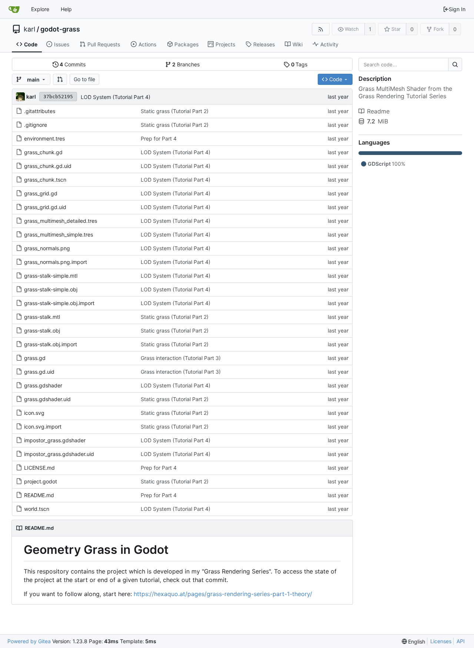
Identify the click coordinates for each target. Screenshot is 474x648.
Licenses (440, 641)
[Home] (14, 9)
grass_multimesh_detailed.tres (60, 221)
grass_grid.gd (40, 193)
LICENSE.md (39, 467)
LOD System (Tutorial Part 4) (115, 97)
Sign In (457, 9)
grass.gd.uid (39, 371)
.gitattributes (39, 111)
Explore (40, 9)
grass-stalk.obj (42, 330)
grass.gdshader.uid (47, 399)
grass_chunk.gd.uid (47, 166)
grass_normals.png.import (55, 262)
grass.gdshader (43, 385)
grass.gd (35, 358)
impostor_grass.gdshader (55, 440)
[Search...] (455, 64)
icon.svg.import (42, 426)
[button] (60, 79)
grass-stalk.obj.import (50, 344)
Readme (378, 111)
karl (29, 29)
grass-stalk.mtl (42, 317)
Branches (186, 64)
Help (66, 9)
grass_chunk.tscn (45, 179)
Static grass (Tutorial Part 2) (174, 111)
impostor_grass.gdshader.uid (59, 454)
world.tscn (36, 509)
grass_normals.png (47, 248)
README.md (39, 495)
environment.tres (44, 138)
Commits (73, 64)
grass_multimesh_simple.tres (58, 234)
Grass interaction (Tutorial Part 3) (181, 358)
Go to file (84, 79)
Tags (299, 64)
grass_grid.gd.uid (45, 207)
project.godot (40, 481)
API (461, 641)
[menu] (413, 641)
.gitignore (35, 125)
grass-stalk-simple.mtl (50, 275)
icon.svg (34, 413)
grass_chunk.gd (43, 152)
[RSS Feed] (320, 29)
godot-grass (60, 29)
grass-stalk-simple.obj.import (59, 303)
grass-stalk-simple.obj (50, 289)
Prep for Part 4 (159, 138)
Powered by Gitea (29, 641)
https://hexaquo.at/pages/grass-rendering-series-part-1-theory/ (223, 594)
